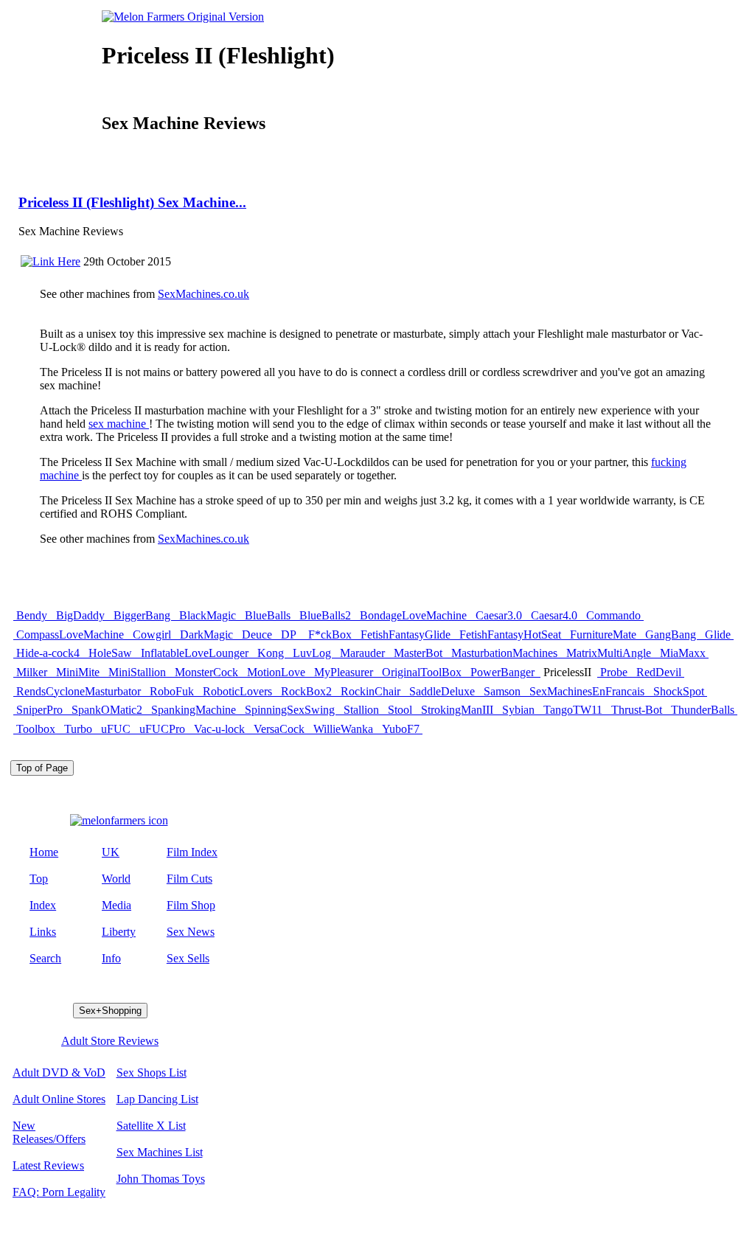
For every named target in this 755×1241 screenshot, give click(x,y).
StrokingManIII (458, 709)
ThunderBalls (702, 709)
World (116, 878)
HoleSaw (112, 653)
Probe (615, 672)
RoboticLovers (239, 691)
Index (42, 905)
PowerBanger (503, 672)
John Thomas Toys (160, 1178)
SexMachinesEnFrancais (588, 691)
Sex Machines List (159, 1152)
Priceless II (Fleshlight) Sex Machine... (132, 202)
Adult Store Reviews (110, 1041)
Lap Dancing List (157, 1099)
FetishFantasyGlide (407, 634)
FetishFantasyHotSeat (511, 634)
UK (110, 852)
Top (38, 878)
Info (111, 958)
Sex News (191, 931)
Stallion (363, 709)
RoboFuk (173, 691)
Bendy (33, 615)
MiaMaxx (683, 653)
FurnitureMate (604, 634)
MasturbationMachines (505, 653)
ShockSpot (678, 691)
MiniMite (79, 672)
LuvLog (313, 653)
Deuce (258, 634)
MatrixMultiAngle (610, 653)
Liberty (119, 931)
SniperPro (41, 709)
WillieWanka (344, 729)
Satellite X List (151, 1125)
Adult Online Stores (59, 1099)
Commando (613, 615)
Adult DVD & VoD (59, 1072)
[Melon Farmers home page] (119, 820)
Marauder (364, 653)
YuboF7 (400, 729)
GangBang (672, 634)
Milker (33, 672)
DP (291, 634)
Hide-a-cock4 (49, 653)
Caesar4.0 (555, 615)
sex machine (118, 423)
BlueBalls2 (326, 615)
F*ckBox (331, 634)
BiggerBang (143, 615)
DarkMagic (208, 634)
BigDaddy (82, 615)
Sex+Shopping (110, 1010)
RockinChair (372, 691)
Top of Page (42, 768)
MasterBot (419, 653)
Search (45, 958)
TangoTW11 (574, 709)
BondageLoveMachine (415, 615)
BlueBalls (269, 615)
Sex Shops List (151, 1072)
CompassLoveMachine (71, 634)
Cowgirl (153, 634)
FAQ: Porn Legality (59, 1192)
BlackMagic (209, 615)
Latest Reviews (48, 1165)
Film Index (192, 852)
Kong (272, 653)
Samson (503, 691)
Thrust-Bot (638, 709)
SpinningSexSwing (291, 709)
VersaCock (280, 729)
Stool (401, 709)
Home (43, 852)
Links (42, 931)
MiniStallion (138, 672)
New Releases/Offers (49, 1132)
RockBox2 (308, 691)
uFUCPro (163, 729)
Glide (718, 634)
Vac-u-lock (221, 729)
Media (116, 905)
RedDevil (658, 672)
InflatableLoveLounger (196, 653)
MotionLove (277, 672)
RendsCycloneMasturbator (80, 691)
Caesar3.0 (500, 615)
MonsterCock (208, 672)
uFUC (117, 729)
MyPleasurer (345, 672)
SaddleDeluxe (443, 691)
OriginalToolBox (423, 672)
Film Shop (191, 905)
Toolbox (37, 729)
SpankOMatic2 (108, 709)
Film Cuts (189, 878)
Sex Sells (188, 958)
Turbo (79, 729)
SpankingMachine (195, 709)
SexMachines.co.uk (203, 294)
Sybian (519, 709)
